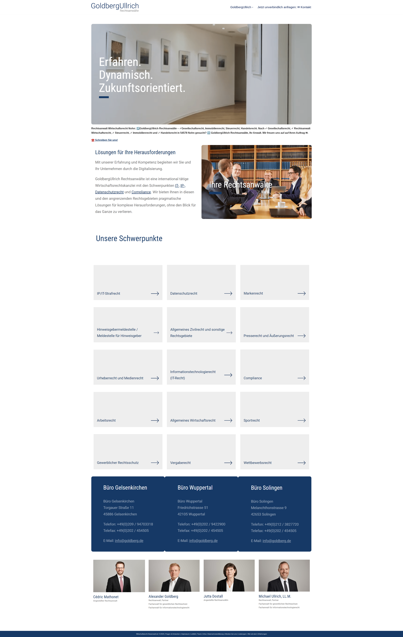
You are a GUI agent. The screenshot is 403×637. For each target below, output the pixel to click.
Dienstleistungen (126, 255)
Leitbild (193, 634)
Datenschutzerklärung (216, 634)
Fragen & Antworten (172, 634)
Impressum (185, 634)
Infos (204, 634)
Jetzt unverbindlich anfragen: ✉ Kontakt (284, 7)
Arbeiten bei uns (231, 634)
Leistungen (242, 634)
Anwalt (101, 255)
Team (199, 634)
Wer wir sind (252, 634)
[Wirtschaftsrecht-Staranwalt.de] (115, 7)
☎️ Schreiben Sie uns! (104, 140)
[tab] (100, 254)
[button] (252, 7)
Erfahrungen (262, 634)
